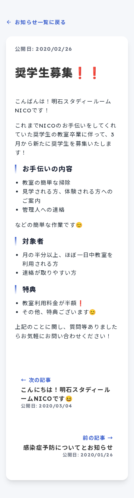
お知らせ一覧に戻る (36, 22)
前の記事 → (68, 446)
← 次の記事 (66, 393)
